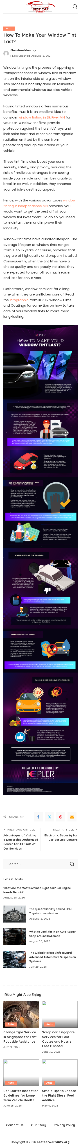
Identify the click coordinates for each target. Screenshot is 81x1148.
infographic (19, 300)
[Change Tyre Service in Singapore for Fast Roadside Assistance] (21, 1014)
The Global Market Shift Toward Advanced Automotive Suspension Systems (52, 957)
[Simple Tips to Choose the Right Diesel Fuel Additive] (60, 1072)
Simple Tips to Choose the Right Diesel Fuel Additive (59, 1095)
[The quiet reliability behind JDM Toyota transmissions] (14, 914)
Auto (9, 28)
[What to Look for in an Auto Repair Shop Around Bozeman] (14, 936)
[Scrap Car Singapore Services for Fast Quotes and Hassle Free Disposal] (60, 1014)
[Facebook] (38, 816)
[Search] (75, 7)
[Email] (72, 816)
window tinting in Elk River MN (41, 117)
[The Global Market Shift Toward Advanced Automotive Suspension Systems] (14, 959)
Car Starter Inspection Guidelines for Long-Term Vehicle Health (20, 1095)
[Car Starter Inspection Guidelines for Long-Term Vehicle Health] (21, 1072)
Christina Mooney (23, 50)
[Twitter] (49, 816)
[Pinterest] (60, 816)
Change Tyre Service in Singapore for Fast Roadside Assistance (20, 1036)
